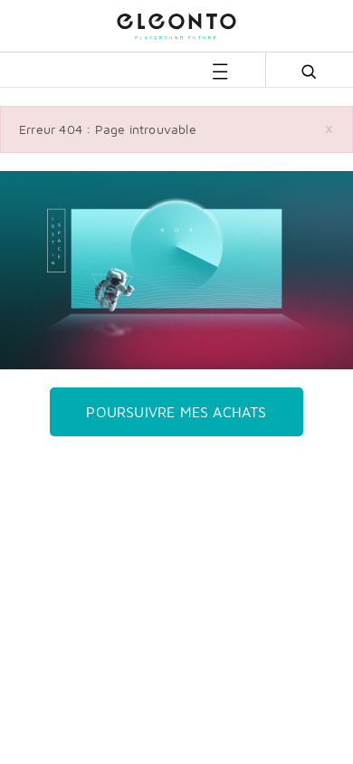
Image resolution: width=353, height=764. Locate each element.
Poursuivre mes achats (176, 412)
